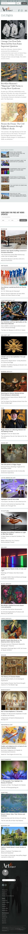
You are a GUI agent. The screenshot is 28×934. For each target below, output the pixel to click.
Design (3, 655)
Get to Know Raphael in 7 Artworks (11, 711)
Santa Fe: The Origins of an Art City (11, 754)
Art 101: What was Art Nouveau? (10, 291)
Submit (24, 3)
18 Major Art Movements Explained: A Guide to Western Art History (14, 714)
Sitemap (4, 894)
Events (4, 904)
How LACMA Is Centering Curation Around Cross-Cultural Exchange (13, 326)
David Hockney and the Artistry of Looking (18, 161)
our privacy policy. (18, 928)
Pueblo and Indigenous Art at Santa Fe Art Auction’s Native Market (14, 747)
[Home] (7, 9)
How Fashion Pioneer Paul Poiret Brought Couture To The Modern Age (13, 684)
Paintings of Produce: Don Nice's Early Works (18, 177)
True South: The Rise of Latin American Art (13, 501)
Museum (4, 229)
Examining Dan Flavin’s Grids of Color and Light (18, 170)
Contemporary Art (8, 300)
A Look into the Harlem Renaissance (11, 609)
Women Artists (6, 371)
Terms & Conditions (8, 896)
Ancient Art (5, 335)
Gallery (4, 547)
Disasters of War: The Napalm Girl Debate (13, 785)
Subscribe (23, 220)
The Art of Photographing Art (9, 787)
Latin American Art (8, 478)
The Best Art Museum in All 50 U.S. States (13, 330)
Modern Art (5, 825)
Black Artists (6, 584)
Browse (4, 915)
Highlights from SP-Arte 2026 (10, 499)
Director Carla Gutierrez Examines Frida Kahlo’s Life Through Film (12, 505)
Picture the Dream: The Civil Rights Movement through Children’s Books (12, 126)
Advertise (5, 910)
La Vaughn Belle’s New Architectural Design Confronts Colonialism (13, 578)
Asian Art (4, 443)
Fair (2, 408)
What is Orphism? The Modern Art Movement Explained (11, 852)
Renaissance (5, 690)
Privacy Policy (21, 929)
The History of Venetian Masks (18, 185)
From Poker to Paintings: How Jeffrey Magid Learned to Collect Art (14, 856)
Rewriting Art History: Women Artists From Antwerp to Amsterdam (12, 394)
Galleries (4, 917)
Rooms (4, 921)
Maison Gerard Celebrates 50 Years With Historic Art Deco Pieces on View (13, 294)
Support (4, 892)
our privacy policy (4, 927)
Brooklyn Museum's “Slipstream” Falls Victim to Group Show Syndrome (12, 86)
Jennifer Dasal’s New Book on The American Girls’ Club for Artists (11, 641)
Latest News (5, 902)
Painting (4, 792)
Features (4, 900)
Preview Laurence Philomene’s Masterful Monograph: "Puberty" (13, 645)
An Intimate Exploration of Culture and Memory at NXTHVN (12, 612)
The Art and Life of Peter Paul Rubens (12, 820)
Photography (6, 759)
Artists (4, 919)
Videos (4, 906)
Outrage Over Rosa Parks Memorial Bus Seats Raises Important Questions (11, 43)
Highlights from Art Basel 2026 (10, 433)
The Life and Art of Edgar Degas (11, 464)
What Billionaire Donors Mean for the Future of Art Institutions (17, 154)
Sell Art (4, 923)
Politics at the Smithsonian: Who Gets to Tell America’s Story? (18, 195)
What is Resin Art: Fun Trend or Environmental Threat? (10, 541)
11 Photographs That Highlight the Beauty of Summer (11, 781)
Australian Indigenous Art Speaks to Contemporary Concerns (11, 751)
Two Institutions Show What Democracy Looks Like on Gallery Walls (13, 255)
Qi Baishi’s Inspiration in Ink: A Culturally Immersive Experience (13, 471)
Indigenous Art (7, 724)
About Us (5, 890)
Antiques (4, 265)
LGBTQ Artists (6, 618)
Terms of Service (4, 930)
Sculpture (5, 511)
